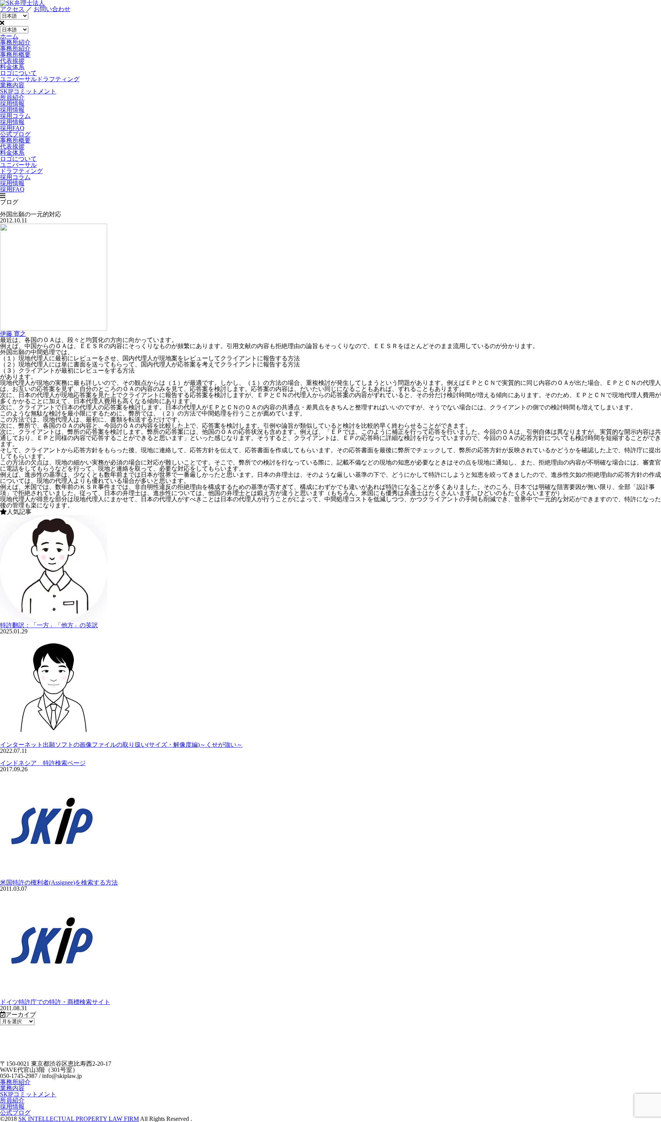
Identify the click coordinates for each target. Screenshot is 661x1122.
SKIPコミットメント (28, 1094)
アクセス (12, 9)
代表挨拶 (12, 60)
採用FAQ (12, 128)
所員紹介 (12, 1100)
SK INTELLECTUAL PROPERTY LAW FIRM (78, 1118)
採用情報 (12, 122)
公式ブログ (15, 1112)
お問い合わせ (52, 9)
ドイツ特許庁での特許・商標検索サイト (55, 1002)
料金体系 (12, 67)
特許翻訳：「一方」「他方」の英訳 (49, 625)
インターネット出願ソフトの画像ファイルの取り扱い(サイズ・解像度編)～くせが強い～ (121, 744)
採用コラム (15, 116)
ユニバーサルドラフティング (40, 79)
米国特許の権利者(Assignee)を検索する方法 (59, 882)
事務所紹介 (15, 1082)
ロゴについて (18, 73)
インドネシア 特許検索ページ (43, 763)
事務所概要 (15, 54)
